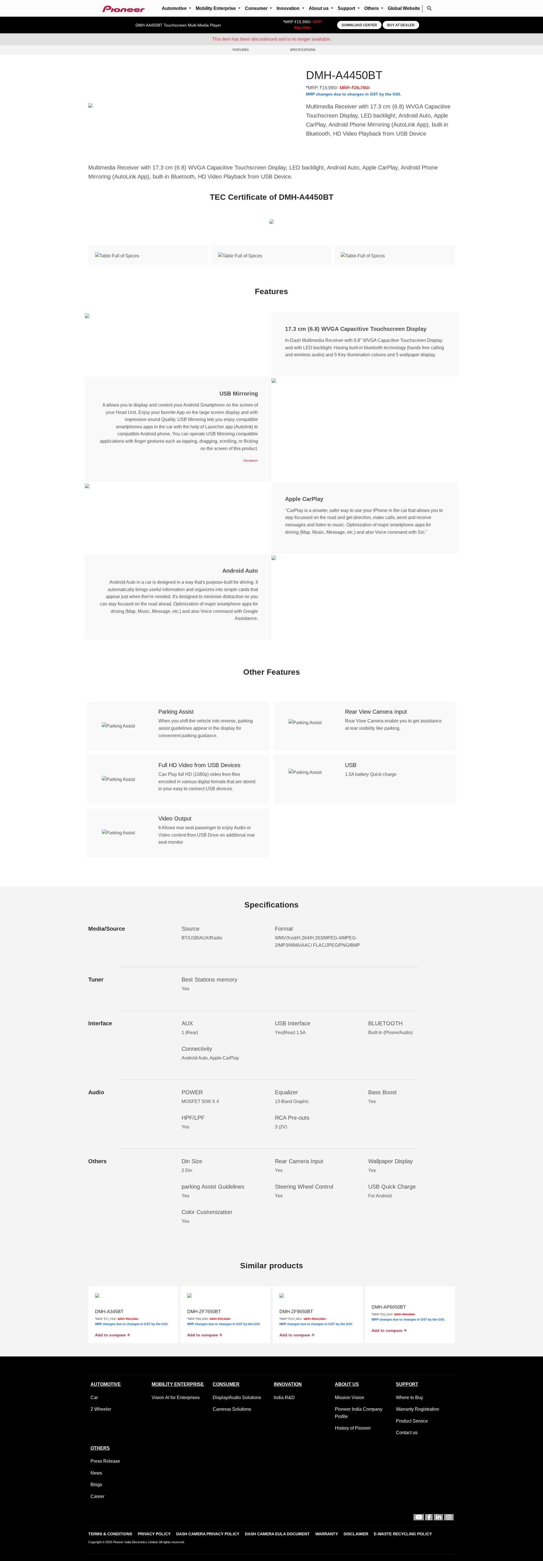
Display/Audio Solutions (237, 1397)
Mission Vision (349, 1397)
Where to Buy (409, 1397)
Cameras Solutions (232, 1409)
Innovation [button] (289, 8)
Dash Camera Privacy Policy (207, 1534)
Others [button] (372, 8)
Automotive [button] (175, 8)
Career (97, 1496)
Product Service (412, 1421)
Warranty (326, 1534)
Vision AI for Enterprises (176, 1397)
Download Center (359, 25)
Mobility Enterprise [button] (216, 8)
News (96, 1473)
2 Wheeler (100, 1409)
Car (94, 1397)
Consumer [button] (257, 8)
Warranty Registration (417, 1409)
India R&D (284, 1397)
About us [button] (319, 8)
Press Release (105, 1461)
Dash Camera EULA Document (277, 1534)
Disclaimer (356, 1534)
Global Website (404, 8)
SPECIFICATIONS (302, 49)
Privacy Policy (154, 1534)
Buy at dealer (401, 25)
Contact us (406, 1432)
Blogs (96, 1484)
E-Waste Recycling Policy (403, 1534)
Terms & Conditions (110, 1534)
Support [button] (347, 8)
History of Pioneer (353, 1428)
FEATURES (240, 49)
